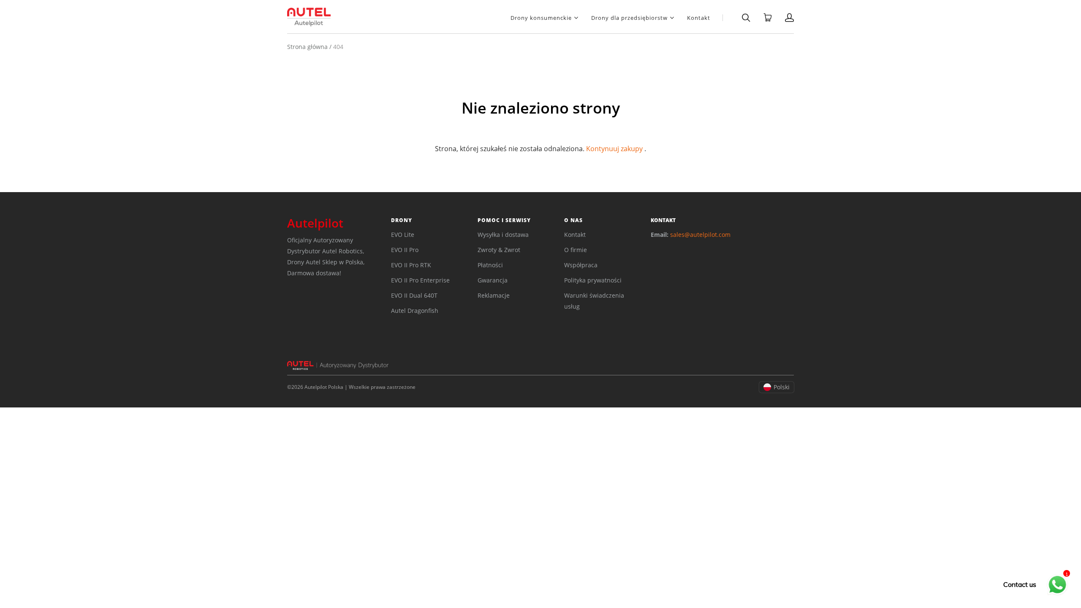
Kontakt (698, 18)
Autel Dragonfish (414, 311)
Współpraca (581, 265)
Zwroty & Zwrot (499, 250)
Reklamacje (494, 295)
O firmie (575, 250)
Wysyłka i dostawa (503, 235)
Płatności (490, 265)
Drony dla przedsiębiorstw (629, 18)
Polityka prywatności (593, 280)
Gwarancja (493, 280)
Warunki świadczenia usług (594, 300)
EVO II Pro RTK (411, 265)
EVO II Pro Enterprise (420, 280)
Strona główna (307, 47)
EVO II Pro (404, 250)
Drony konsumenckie (541, 18)
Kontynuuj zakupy (614, 148)
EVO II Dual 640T (414, 295)
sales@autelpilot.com (700, 235)
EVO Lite (402, 235)
